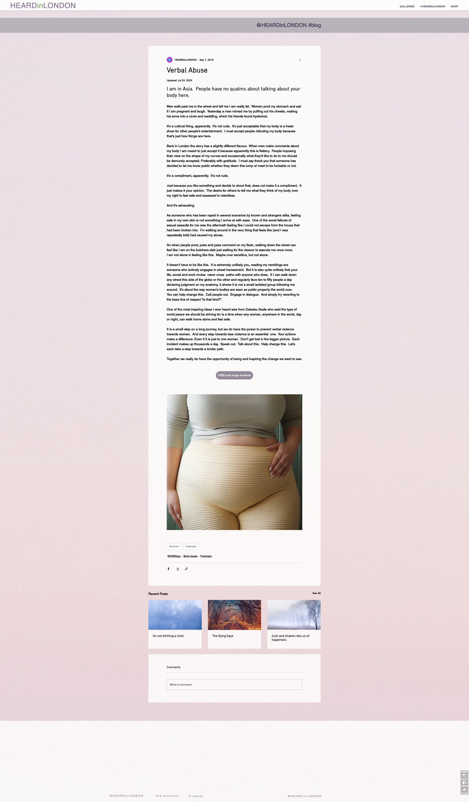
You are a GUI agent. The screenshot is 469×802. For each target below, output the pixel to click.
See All (317, 593)
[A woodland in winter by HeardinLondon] (234, 615)
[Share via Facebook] (168, 569)
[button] (407, 6)
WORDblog (173, 556)
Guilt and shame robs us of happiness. (290, 638)
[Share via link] (186, 569)
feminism (174, 546)
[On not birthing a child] (175, 615)
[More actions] (300, 60)
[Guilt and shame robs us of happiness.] (294, 615)
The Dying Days (222, 636)
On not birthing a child (168, 636)
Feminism (206, 556)
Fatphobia (191, 546)
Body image (190, 556)
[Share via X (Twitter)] (177, 569)
